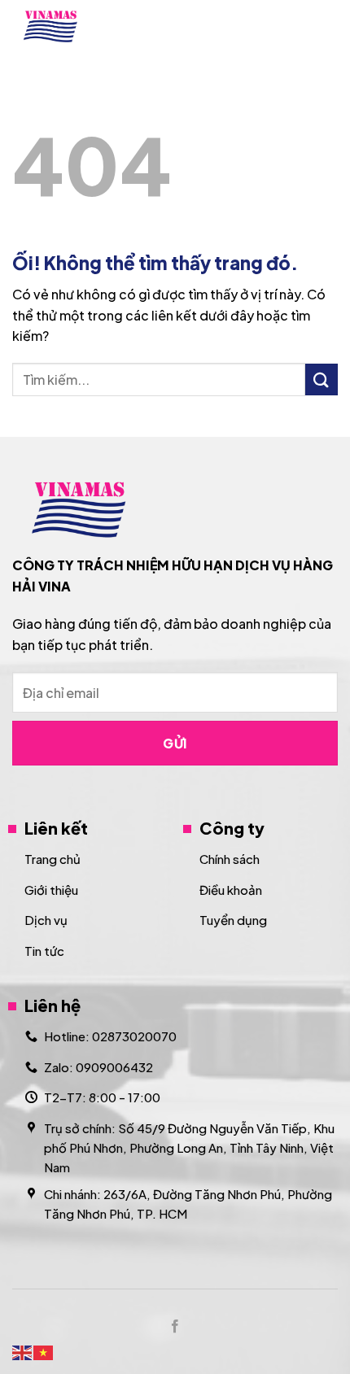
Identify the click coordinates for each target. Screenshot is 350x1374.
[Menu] (328, 26)
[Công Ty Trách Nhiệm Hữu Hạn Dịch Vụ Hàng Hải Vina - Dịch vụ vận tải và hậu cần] (82, 26)
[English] (22, 1350)
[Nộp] (321, 379)
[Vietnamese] (44, 1350)
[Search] (287, 26)
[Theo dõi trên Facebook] (175, 1326)
